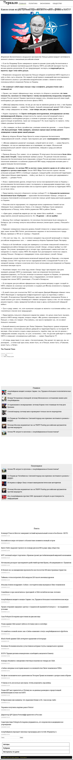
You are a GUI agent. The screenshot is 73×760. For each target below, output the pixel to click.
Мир (51, 9)
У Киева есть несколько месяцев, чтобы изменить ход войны (26, 683)
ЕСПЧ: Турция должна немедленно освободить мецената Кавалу (27, 653)
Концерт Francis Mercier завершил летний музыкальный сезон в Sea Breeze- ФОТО (34, 533)
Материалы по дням (11, 752)
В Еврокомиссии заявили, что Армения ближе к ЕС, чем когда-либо (28, 700)
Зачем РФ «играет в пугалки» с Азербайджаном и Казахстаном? (33, 432)
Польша (9, 356)
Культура (22, 9)
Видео (58, 9)
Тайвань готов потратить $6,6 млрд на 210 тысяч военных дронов (27, 577)
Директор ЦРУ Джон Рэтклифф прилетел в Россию (21, 715)
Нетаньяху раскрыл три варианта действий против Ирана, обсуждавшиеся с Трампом (36, 563)
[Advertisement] (36, 372)
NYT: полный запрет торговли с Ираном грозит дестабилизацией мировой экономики (36, 555)
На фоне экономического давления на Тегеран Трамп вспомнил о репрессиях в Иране (36, 675)
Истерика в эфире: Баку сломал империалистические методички (34, 482)
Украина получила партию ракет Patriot (17, 707)
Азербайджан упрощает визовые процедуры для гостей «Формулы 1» (29, 732)
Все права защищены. (14, 757)
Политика (33, 3)
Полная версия (23, 757)
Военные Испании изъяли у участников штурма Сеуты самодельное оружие (32, 646)
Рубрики (6, 748)
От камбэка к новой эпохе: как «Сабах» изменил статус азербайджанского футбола (34, 631)
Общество (57, 3)
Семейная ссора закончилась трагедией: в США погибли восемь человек (31, 592)
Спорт (32, 9)
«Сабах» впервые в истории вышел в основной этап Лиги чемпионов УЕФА (31, 668)
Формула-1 (41, 9)
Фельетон (23, 14)
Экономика (45, 3)
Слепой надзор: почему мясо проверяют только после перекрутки (34, 411)
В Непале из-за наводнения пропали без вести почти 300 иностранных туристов (33, 570)
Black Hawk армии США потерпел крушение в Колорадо (23, 639)
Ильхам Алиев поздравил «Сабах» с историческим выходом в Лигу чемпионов (33, 585)
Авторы (6, 744)
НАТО (5, 356)
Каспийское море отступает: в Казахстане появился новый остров (28, 540)
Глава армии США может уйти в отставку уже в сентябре (24, 624)
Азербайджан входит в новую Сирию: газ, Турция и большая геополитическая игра (34, 599)
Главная (22, 3)
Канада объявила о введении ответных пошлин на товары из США (28, 661)
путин (12, 356)
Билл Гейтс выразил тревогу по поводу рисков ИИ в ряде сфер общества (30, 548)
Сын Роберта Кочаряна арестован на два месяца (20, 616)
